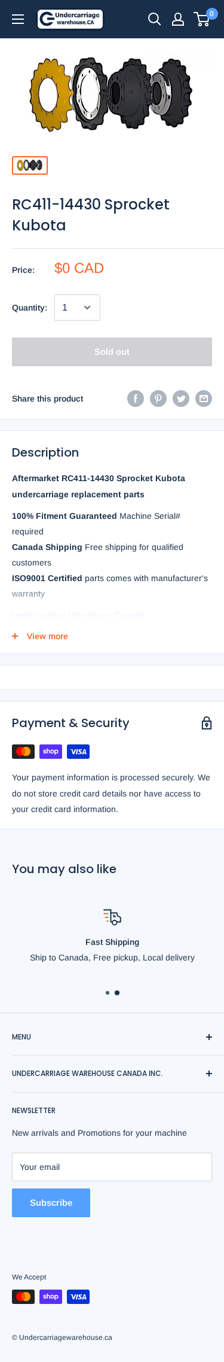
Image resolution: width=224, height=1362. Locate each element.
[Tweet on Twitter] (181, 398)
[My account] (178, 19)
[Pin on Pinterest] (158, 398)
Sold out (112, 351)
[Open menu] (18, 19)
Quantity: (29, 307)
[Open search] (154, 19)
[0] (202, 19)
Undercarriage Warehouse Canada (78, 615)
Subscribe (51, 1202)
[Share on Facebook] (135, 398)
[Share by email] (203, 398)
